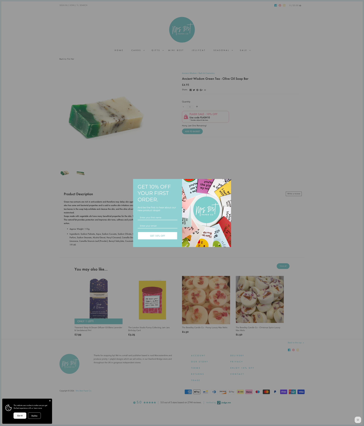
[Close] (49, 400)
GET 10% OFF (157, 235)
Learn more (38, 408)
